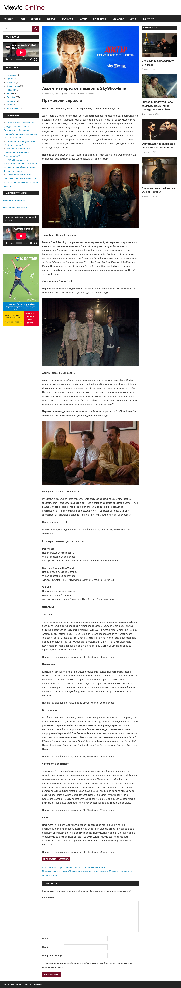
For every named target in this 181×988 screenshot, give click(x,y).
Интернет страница (52, 955)
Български (68, 19)
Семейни (36, 19)
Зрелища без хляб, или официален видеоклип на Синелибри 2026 (17, 152)
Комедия (8, 19)
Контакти (148, 19)
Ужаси (133, 19)
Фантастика (12, 108)
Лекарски (118, 19)
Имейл (46, 947)
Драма (83, 19)
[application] (21, 52)
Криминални (100, 19)
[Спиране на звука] (31, 59)
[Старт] (7, 59)
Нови (22, 19)
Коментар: (48, 897)
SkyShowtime (49, 859)
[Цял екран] (35, 59)
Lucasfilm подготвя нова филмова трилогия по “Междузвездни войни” (157, 106)
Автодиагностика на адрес (16, 207)
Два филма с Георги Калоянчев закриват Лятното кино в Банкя (74, 867)
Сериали (51, 19)
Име (45, 938)
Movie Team (69, 94)
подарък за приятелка (14, 200)
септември (63, 859)
